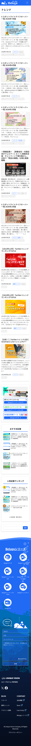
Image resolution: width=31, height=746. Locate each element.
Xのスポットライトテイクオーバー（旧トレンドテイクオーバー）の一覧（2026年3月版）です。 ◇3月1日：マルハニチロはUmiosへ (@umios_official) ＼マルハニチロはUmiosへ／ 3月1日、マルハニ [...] (15, 132)
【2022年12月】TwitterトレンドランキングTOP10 (15, 249)
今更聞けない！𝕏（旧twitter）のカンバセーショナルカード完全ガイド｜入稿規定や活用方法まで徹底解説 (19, 436)
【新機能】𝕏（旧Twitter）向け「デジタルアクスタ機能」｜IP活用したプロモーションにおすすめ (19, 446)
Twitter (21, 52)
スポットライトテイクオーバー (10, 54)
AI (19, 193)
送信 (15, 664)
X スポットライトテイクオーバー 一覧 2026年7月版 (14, 17)
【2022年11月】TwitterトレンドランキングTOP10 (15, 296)
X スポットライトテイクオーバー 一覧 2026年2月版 (14, 205)
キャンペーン (5, 196)
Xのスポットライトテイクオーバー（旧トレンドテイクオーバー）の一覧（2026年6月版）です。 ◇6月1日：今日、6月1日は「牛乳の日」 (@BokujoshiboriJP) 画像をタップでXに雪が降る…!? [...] (15, 88)
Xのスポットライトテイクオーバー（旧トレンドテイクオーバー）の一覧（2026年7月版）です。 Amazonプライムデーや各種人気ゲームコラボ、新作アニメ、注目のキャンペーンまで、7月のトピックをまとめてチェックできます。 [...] (15, 43)
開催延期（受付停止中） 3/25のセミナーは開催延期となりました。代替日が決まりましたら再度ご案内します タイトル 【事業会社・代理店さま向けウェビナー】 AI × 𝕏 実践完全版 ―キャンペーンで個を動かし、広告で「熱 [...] (15, 184)
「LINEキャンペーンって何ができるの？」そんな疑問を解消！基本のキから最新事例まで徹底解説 (19, 465)
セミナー (14, 193)
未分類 (20, 140)
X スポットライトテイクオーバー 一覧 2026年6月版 (14, 64)
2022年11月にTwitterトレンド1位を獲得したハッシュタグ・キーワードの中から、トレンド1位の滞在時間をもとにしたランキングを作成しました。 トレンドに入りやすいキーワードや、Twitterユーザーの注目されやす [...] (15, 320)
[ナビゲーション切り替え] (27, 3)
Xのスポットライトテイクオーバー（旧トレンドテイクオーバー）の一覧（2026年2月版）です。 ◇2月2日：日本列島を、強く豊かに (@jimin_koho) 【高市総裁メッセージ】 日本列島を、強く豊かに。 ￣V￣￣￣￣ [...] (15, 229)
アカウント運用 (16, 237)
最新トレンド (16, 284)
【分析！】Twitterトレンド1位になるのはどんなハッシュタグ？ (15, 340)
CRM (22, 193)
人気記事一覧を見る (15, 517)
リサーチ (15, 52)
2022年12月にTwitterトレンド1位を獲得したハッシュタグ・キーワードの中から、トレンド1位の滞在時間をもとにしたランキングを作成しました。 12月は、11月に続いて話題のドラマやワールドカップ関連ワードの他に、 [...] (15, 275)
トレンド (21, 54)
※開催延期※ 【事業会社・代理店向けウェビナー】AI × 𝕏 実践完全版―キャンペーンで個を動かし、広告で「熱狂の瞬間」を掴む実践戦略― (15, 156)
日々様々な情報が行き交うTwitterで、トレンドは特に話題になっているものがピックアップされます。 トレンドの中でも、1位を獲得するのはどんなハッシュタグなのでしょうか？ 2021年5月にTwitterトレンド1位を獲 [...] (15, 365)
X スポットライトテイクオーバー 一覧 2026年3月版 (14, 108)
